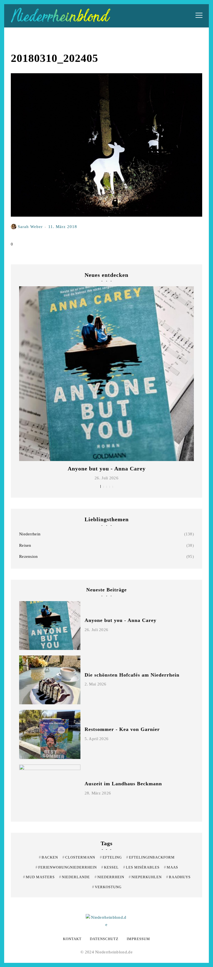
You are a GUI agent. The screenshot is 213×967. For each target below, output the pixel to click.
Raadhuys (178, 877)
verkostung (106, 887)
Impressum (138, 939)
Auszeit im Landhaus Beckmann (123, 783)
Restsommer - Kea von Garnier (122, 729)
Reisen (25, 545)
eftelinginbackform (150, 857)
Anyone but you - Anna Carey (107, 468)
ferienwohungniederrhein (66, 867)
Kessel (110, 867)
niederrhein (109, 877)
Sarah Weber (30, 226)
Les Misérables (141, 867)
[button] (100, 486)
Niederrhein (29, 534)
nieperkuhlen (145, 877)
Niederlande (74, 877)
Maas (171, 867)
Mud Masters (39, 877)
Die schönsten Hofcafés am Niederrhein (132, 675)
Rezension (28, 556)
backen (48, 857)
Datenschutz (104, 939)
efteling (111, 857)
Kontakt (72, 939)
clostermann (78, 857)
